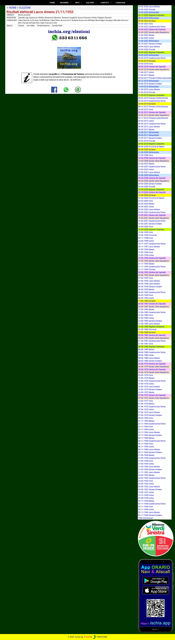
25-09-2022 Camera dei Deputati (152, 29)
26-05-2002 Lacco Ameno (149, 209)
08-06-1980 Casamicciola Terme (151, 352)
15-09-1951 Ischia (146, 492)
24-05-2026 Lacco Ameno (149, 6)
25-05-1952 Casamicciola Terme (151, 478)
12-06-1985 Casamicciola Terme (151, 312)
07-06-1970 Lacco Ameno (149, 412)
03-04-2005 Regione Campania (151, 189)
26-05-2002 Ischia (146, 206)
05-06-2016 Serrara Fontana (150, 84)
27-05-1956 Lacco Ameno (149, 466)
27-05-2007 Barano (146, 164)
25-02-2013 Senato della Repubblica (153, 115)
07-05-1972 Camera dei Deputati (152, 395)
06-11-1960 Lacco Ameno (149, 449)
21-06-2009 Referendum (148, 152)
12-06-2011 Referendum (148, 132)
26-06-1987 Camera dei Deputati (152, 304)
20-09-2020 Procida (146, 49)
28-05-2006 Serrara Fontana (150, 184)
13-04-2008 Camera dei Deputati (152, 158)
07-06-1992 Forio (145, 278)
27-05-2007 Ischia (146, 169)
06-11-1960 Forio (145, 444)
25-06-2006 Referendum (148, 175)
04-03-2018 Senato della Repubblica (153, 69)
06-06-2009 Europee (147, 149)
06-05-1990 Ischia (146, 298)
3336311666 (101, 637)
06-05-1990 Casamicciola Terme (151, 292)
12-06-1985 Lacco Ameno (149, 324)
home (13, 7)
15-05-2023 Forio (145, 24)
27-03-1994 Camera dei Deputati (152, 258)
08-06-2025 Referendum (148, 18)
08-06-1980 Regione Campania (151, 346)
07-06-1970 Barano (146, 404)
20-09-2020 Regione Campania (151, 52)
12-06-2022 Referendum (148, 41)
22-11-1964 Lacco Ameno (149, 432)
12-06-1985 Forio (145, 315)
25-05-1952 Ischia (146, 484)
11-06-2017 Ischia (146, 72)
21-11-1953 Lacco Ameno (149, 472)
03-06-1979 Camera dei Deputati (152, 364)
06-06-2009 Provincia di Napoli (151, 146)
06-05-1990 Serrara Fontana (150, 286)
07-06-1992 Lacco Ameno (149, 281)
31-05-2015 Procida (146, 92)
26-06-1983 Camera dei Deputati (152, 335)
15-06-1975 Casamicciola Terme (151, 381)
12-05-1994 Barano (146, 249)
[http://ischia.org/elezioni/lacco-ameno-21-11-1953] (78, 89)
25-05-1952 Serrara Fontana (150, 489)
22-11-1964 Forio (145, 426)
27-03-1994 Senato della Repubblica (153, 261)
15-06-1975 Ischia (146, 384)
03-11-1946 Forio (145, 506)
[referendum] (156, 538)
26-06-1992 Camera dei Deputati (152, 272)
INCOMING (64, 3)
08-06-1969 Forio (145, 418)
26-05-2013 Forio (145, 109)
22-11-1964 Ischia (146, 429)
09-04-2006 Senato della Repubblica (153, 181)
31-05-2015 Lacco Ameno (149, 89)
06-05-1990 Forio (145, 295)
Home (52, 3)
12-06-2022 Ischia (146, 38)
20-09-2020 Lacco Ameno (149, 46)
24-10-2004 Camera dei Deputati (152, 192)
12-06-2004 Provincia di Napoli (151, 198)
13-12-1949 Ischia (146, 495)
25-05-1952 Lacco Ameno (149, 486)
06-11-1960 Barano (146, 438)
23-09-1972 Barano (146, 392)
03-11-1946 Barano (146, 501)
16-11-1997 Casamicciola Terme (151, 244)
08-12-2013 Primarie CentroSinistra (153, 106)
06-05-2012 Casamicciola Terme (151, 124)
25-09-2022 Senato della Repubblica (153, 32)
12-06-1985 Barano (146, 309)
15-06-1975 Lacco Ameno (149, 386)
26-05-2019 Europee (147, 61)
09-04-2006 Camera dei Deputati (152, 178)
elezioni (25, 7)
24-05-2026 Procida (146, 9)
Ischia (89, 636)
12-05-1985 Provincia (147, 329)
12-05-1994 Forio (145, 252)
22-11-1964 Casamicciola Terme (151, 424)
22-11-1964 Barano (146, 421)
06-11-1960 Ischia (146, 446)
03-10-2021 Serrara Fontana (150, 44)
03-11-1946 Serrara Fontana (150, 515)
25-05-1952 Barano (146, 475)
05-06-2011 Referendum (148, 135)
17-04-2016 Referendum (148, 86)
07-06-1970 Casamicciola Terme (151, 406)
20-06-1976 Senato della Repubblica (153, 372)
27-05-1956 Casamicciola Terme (151, 458)
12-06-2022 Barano (146, 35)
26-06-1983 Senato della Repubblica (153, 338)
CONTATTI (105, 3)
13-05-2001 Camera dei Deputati (152, 215)
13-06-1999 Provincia (147, 235)
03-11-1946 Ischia (146, 509)
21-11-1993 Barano (146, 264)
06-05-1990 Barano (146, 289)
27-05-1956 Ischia (146, 464)
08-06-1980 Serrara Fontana (150, 361)
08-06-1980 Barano (146, 349)
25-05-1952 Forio (145, 481)
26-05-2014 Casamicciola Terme (151, 101)
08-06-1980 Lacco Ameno (149, 358)
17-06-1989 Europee (147, 301)
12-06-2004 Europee (147, 195)
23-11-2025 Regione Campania (151, 15)
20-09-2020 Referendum (148, 55)
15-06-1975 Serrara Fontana (150, 389)
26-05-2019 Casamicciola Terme (151, 58)
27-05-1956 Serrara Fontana (150, 469)
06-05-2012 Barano (146, 129)
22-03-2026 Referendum (148, 12)
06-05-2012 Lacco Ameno (149, 126)
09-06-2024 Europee (147, 21)
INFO (77, 3)
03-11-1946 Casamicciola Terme (151, 504)
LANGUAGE (120, 3)
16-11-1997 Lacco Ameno (149, 246)
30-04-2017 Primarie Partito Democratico (155, 78)
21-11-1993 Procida (146, 269)
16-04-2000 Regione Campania (151, 229)
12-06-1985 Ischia (146, 318)
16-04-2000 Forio (145, 226)
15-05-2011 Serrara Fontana (150, 138)
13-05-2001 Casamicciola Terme (151, 221)
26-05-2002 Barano (146, 204)
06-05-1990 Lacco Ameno (149, 284)
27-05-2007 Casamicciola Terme (151, 166)
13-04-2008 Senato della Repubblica (153, 161)
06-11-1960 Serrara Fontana (150, 452)
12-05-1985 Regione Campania (151, 326)
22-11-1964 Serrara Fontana (150, 435)
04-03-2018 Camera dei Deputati (152, 66)
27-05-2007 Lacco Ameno (149, 172)
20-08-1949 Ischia (146, 498)
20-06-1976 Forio (145, 375)
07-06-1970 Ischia (146, 409)
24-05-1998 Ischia (146, 241)
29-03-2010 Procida (146, 141)
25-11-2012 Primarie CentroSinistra (153, 118)
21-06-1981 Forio (145, 344)
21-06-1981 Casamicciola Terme (151, 341)
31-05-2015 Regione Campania (151, 95)
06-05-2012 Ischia (146, 121)
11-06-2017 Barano (146, 75)
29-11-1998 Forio (145, 238)
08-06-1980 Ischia (146, 355)
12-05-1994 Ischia (146, 255)
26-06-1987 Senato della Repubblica (153, 306)
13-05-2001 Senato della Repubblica (153, 218)
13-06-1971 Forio (145, 401)
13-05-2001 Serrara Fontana (150, 224)
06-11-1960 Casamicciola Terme (151, 441)
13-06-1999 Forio (145, 232)
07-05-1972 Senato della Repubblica (153, 398)
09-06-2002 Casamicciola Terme (151, 212)
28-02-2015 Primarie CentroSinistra (153, 98)
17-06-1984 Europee (147, 332)
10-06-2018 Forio (145, 64)
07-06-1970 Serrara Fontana (150, 415)
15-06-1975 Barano (146, 378)
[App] (156, 596)
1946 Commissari (145, 518)
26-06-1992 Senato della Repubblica (153, 275)
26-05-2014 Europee (147, 104)
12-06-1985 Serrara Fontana (150, 321)
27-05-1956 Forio (145, 461)
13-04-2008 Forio (145, 155)
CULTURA (90, 3)
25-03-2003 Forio (145, 201)
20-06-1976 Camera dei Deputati (152, 369)
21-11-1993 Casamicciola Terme (151, 266)
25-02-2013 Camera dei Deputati (152, 112)
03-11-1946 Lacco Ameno (149, 512)
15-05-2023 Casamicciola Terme (151, 26)
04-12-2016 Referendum (148, 81)
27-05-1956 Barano (146, 455)
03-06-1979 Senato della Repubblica (153, 366)
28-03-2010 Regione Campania (151, 144)
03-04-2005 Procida (146, 186)
